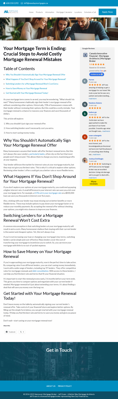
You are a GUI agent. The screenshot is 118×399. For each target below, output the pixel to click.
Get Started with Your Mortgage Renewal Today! (27, 93)
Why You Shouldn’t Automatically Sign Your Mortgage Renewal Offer (35, 74)
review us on (95, 74)
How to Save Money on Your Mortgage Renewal (26, 88)
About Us (50, 386)
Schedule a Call (90, 12)
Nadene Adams (95, 103)
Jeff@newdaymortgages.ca (36, 3)
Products (39, 12)
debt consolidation (40, 271)
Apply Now (107, 12)
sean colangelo (95, 135)
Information (49, 12)
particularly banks (37, 154)
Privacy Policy (65, 386)
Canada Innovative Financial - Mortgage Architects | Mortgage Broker (100, 57)
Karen (91, 79)
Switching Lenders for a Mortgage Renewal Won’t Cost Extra (32, 84)
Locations (78, 12)
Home (31, 12)
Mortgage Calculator (64, 12)
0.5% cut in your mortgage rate (48, 193)
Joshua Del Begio (96, 159)
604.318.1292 (12, 3)
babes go (93, 112)
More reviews (94, 182)
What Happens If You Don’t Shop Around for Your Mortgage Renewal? (36, 79)
